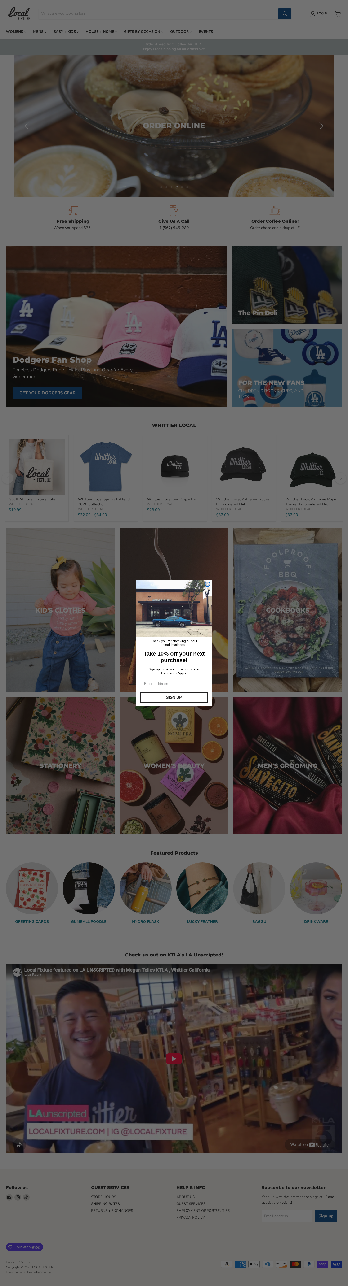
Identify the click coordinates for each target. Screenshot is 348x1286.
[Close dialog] (207, 584)
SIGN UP (174, 697)
